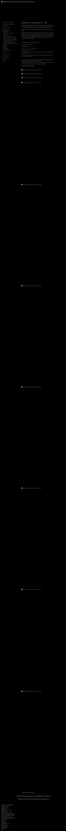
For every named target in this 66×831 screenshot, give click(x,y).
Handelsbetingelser (5, 57)
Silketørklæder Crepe (7, 30)
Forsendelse (4, 59)
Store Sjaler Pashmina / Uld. (8, 41)
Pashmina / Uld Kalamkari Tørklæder (9, 38)
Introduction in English (6, 27)
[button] (3, 802)
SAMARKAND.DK (5, 25)
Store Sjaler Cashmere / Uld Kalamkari (10, 42)
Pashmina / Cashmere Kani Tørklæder (9, 37)
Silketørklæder (5, 31)
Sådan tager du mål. (6, 54)
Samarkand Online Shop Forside (8, 22)
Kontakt (3, 61)
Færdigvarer (4, 29)
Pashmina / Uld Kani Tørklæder (8, 36)
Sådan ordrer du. (5, 52)
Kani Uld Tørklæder (6, 35)
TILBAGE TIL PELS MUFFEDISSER (28, 792)
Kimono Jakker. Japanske (7, 50)
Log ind (48, 799)
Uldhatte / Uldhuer (6, 44)
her (31, 56)
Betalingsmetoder (4, 826)
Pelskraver (5, 47)
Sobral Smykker (6, 49)
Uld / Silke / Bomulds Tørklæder (8, 33)
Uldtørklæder (5, 34)
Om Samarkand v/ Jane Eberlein (8, 24)
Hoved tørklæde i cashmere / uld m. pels (10, 43)
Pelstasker (5, 45)
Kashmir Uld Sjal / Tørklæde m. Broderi (10, 40)
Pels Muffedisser (6, 48)
